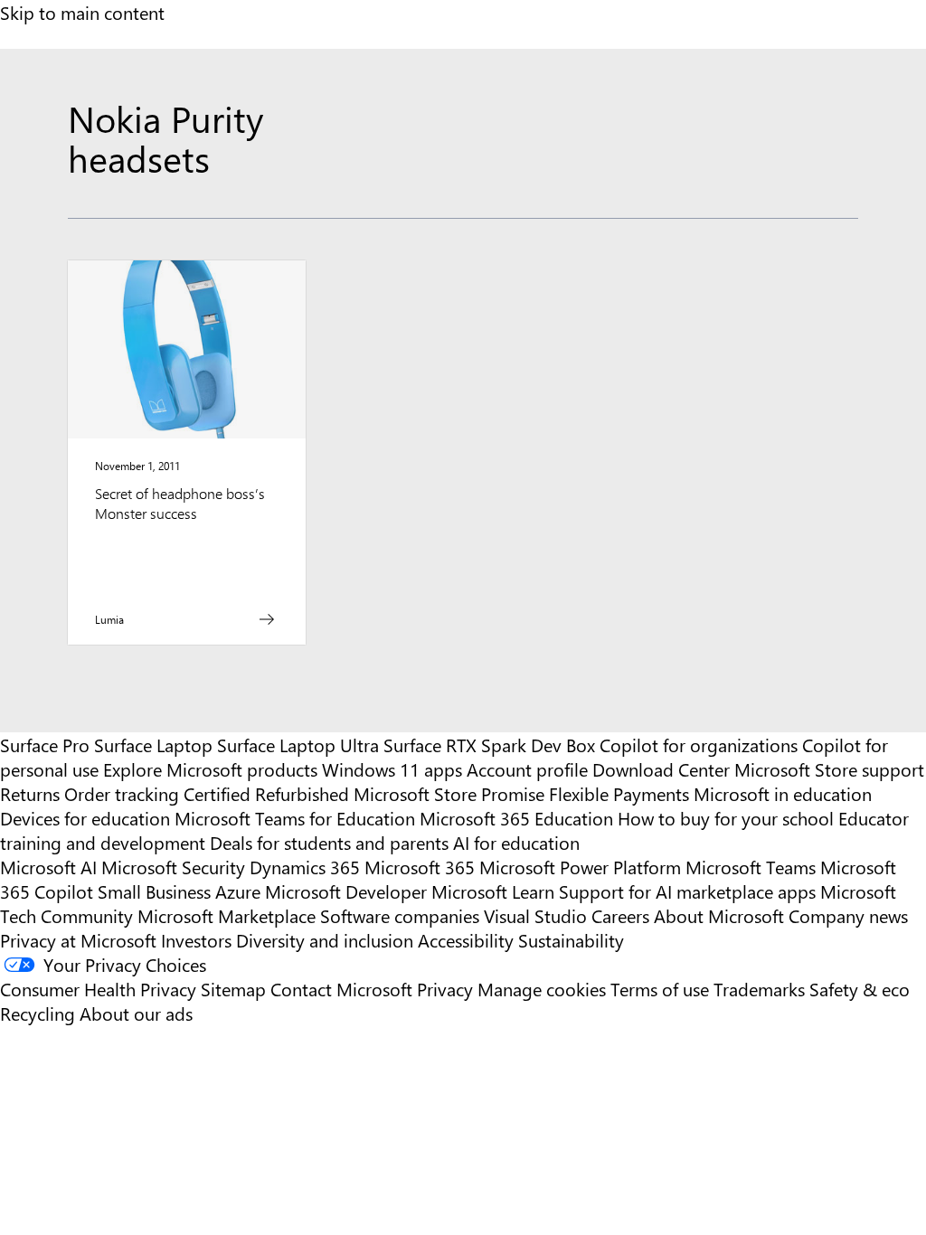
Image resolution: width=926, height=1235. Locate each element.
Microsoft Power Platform (580, 866)
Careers (620, 915)
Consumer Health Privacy (98, 988)
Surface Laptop (153, 744)
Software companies (399, 915)
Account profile (527, 769)
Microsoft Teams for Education (295, 818)
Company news (848, 915)
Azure (237, 891)
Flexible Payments (619, 793)
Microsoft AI (48, 866)
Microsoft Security (173, 866)
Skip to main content (82, 12)
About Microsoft (719, 915)
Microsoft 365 (419, 866)
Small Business (154, 891)
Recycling (37, 1013)
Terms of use (659, 988)
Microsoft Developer (346, 891)
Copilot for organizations (699, 744)
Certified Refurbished (266, 793)
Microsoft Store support (829, 769)
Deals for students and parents (329, 842)
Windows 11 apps (392, 769)
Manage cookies (541, 988)
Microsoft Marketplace (226, 915)
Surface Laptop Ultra (298, 744)
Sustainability (571, 940)
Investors (196, 940)
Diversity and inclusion (324, 940)
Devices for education (85, 818)
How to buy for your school (726, 818)
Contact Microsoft (341, 988)
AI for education (516, 842)
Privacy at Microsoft (78, 940)
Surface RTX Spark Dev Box (489, 744)
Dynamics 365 (305, 866)
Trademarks (759, 988)
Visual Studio (535, 915)
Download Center (661, 769)
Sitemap (233, 988)
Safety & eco (859, 988)
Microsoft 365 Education (516, 818)
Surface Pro (45, 744)
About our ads (136, 1013)
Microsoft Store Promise (449, 793)
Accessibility (466, 940)
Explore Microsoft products (210, 769)
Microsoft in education (783, 793)
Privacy (447, 988)
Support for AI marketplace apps (687, 891)
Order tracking (121, 793)
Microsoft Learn (492, 891)
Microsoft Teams (750, 866)
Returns (30, 793)
